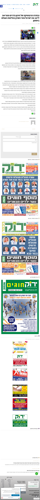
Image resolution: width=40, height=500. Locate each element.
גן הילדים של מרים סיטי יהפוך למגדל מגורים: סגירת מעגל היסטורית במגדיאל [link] (26, 463)
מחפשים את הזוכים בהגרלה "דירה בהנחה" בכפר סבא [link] (9, 483)
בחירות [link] (21, 4)
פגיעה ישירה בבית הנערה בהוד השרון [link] (33, 470)
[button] (24, 10)
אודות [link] (24, 4)
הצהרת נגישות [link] (36, 492)
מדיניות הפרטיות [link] (17, 493)
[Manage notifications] (2, 498)
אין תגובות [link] (23, 23)
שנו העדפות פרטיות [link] (36, 498)
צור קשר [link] (4, 4)
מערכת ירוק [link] (33, 468)
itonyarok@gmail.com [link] (33, 486)
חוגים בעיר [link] (8, 4)
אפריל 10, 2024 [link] (31, 23)
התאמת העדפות (10, 497)
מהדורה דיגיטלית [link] (15, 4)
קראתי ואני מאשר (15, 495)
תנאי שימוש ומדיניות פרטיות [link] (34, 490)
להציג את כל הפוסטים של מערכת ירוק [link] (24, 121)
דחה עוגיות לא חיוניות (6, 495)
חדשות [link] (28, 4)
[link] (1, 6)
